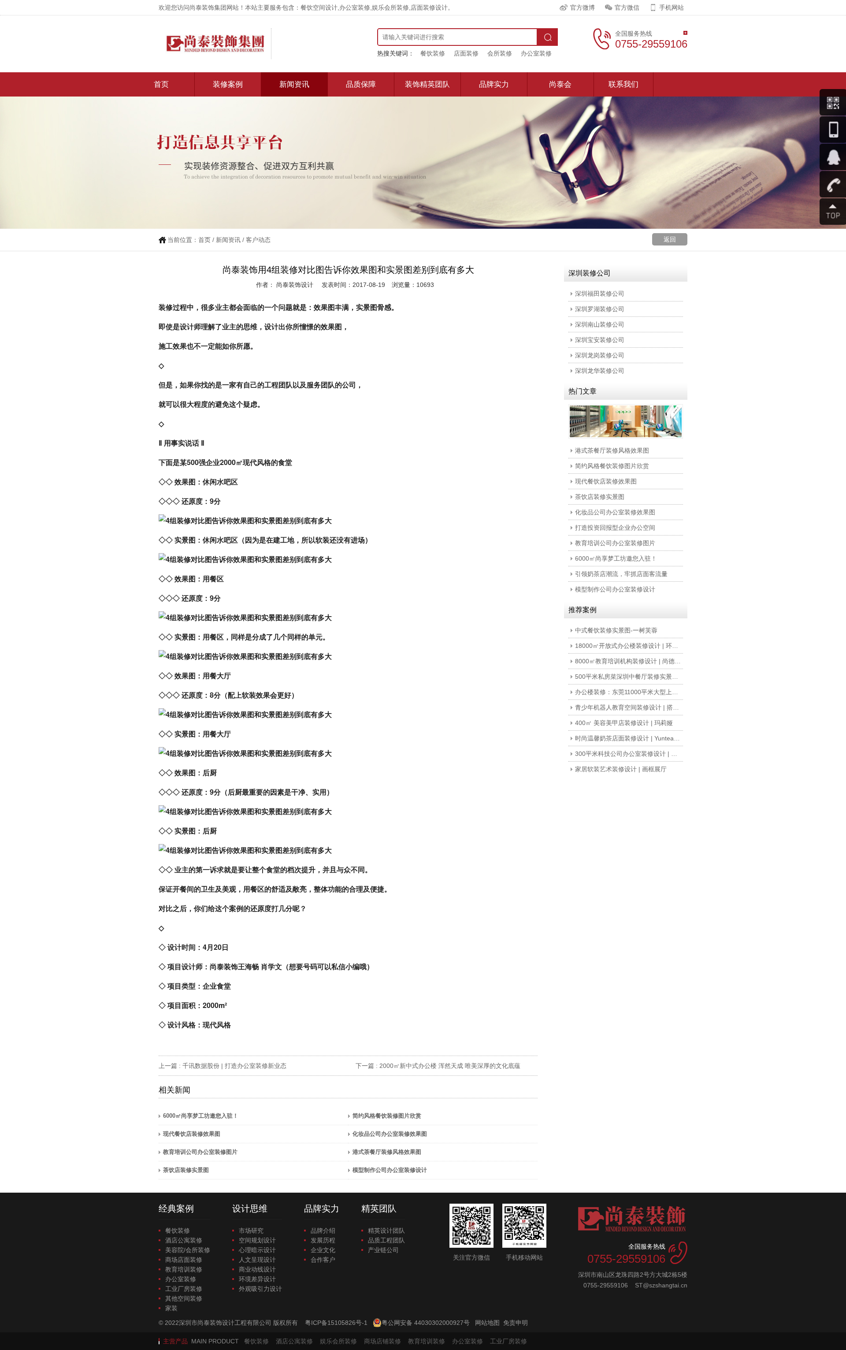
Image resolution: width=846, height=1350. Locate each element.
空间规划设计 (257, 1240)
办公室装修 (536, 53)
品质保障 (361, 84)
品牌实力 (494, 84)
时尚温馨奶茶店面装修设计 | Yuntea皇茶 (630, 738)
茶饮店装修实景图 (186, 1170)
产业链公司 (383, 1249)
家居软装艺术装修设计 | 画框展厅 (621, 769)
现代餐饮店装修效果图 (191, 1134)
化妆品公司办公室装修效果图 (389, 1134)
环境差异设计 (257, 1279)
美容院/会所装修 (187, 1249)
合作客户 (323, 1259)
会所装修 (499, 53)
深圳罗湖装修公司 (599, 308)
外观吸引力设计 (260, 1288)
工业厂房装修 (183, 1288)
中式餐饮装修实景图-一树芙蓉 (616, 630)
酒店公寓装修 (183, 1240)
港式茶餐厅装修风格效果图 (386, 1152)
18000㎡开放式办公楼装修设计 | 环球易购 (632, 645)
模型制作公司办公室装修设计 (389, 1170)
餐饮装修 (432, 53)
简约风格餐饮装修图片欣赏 (386, 1115)
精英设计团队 (386, 1230)
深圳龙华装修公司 (599, 370)
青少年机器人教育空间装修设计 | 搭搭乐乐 (633, 707)
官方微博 (582, 7)
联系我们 (623, 84)
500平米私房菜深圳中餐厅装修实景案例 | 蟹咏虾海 (644, 676)
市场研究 (251, 1230)
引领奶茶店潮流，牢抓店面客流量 (621, 573)
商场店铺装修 (382, 1341)
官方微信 (627, 7)
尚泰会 (560, 84)
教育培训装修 (183, 1269)
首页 (161, 84)
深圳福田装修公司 (599, 293)
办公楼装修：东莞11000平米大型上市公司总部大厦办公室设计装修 (666, 691)
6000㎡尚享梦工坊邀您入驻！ (200, 1115)
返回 (670, 239)
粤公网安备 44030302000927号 (426, 1322)
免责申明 (515, 1322)
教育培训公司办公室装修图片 (200, 1152)
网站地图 (487, 1322)
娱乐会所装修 (338, 1341)
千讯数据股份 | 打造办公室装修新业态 (234, 1065)
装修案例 (228, 84)
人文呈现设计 (257, 1259)
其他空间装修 (183, 1298)
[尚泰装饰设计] (215, 43)
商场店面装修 (183, 1259)
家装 (171, 1308)
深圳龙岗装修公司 (599, 355)
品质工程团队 (386, 1240)
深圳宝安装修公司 (599, 339)
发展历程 (323, 1240)
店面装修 (466, 53)
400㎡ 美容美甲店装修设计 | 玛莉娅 (624, 722)
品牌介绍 (323, 1230)
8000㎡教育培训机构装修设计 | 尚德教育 (631, 661)
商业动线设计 (257, 1269)
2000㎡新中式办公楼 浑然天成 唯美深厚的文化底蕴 (449, 1065)
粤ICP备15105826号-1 (336, 1322)
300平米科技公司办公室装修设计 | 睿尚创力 (635, 753)
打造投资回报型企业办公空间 (615, 527)
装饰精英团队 (427, 84)
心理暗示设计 (257, 1249)
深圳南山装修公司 (599, 324)
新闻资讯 (294, 84)
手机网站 (671, 7)
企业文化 (323, 1249)
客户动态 (258, 239)
